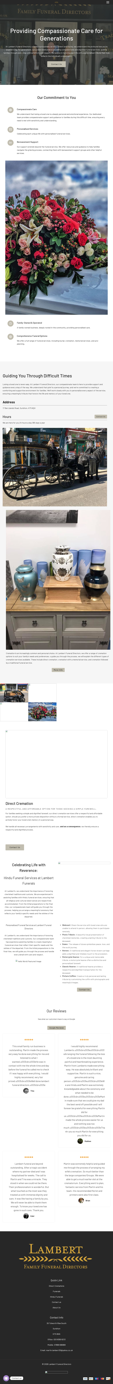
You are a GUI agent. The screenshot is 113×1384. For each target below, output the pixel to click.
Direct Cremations (56, 1286)
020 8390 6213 (59, 1339)
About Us (56, 1307)
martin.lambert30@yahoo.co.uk (59, 1350)
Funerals (56, 1291)
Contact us (56, 1302)
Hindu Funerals (56, 1297)
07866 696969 (60, 1345)
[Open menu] (107, 2)
